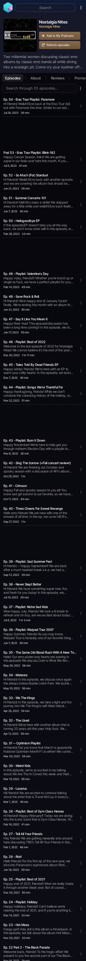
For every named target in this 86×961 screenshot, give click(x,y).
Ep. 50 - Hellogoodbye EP (21, 221)
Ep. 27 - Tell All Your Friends (22, 834)
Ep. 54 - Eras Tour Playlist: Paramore (29, 99)
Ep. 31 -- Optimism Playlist (22, 743)
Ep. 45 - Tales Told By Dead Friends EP (30, 365)
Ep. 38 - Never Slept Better (22, 584)
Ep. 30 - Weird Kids (17, 766)
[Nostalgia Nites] (20, 35)
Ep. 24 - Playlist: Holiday (20, 902)
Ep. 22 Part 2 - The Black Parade (26, 947)
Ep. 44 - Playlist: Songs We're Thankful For (33, 387)
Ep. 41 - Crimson (15, 486)
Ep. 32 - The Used (16, 720)
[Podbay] (8, 11)
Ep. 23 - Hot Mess (16, 925)
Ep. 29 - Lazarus (15, 788)
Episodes (12, 78)
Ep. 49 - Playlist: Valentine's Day (25, 274)
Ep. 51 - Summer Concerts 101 (24, 198)
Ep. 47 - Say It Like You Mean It (25, 319)
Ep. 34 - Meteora (15, 675)
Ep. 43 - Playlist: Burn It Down (24, 440)
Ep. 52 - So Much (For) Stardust (25, 175)
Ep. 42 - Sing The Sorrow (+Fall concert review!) (37, 463)
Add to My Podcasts (60, 36)
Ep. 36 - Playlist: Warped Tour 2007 (28, 630)
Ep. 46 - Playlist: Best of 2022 (24, 342)
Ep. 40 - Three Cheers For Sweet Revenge (33, 508)
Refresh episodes (58, 45)
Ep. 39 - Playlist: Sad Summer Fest (27, 561)
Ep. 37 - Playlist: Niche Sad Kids (25, 607)
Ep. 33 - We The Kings (19, 698)
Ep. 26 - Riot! (12, 857)
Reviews (58, 78)
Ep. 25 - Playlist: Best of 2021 (24, 879)
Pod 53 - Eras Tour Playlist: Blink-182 (29, 152)
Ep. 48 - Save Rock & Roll (21, 296)
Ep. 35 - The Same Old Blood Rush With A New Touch (40, 652)
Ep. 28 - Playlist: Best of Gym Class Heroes (33, 811)
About (36, 78)
